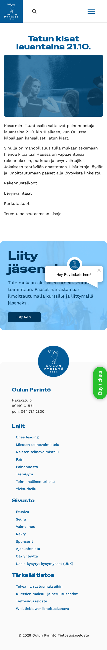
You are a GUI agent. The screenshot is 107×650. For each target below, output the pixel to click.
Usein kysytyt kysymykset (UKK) (44, 564)
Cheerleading (27, 437)
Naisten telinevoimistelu (37, 452)
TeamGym (24, 474)
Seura (21, 519)
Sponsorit (24, 541)
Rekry (21, 534)
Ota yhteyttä (27, 556)
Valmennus (25, 526)
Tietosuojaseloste (31, 601)
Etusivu (22, 512)
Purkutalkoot (17, 203)
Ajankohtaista (28, 549)
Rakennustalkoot (20, 183)
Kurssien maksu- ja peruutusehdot (47, 594)
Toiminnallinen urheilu (35, 482)
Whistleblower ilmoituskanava (42, 609)
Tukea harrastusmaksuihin (39, 586)
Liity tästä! (24, 317)
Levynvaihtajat (18, 193)
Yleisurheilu (26, 489)
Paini (20, 459)
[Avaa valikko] (91, 11)
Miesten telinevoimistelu (37, 445)
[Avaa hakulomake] (34, 11)
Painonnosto (27, 467)
